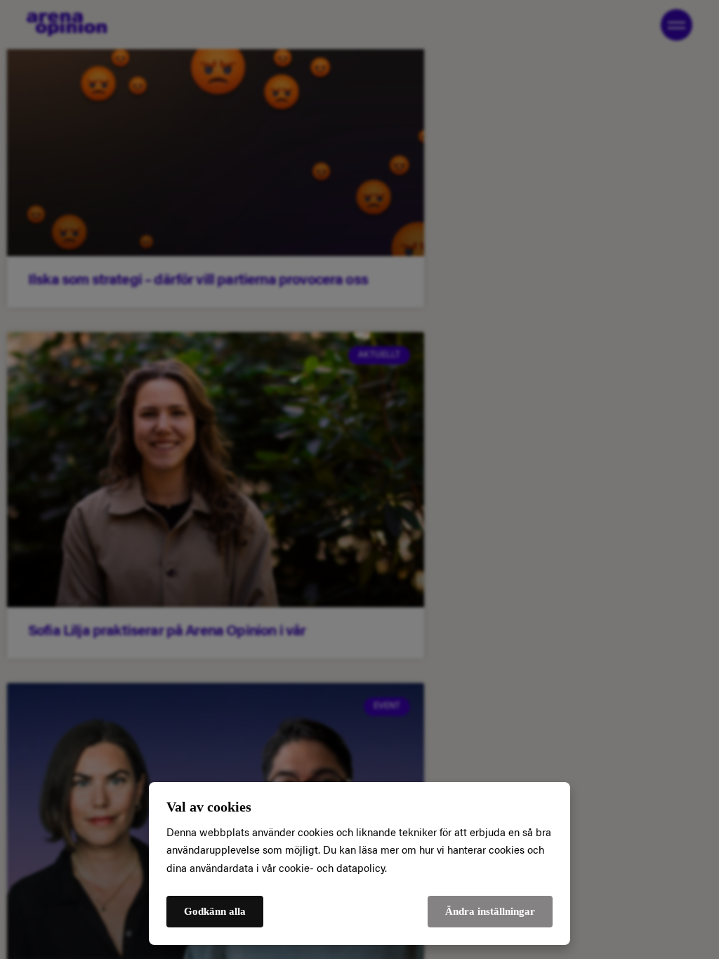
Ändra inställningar (490, 911)
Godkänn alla (215, 911)
